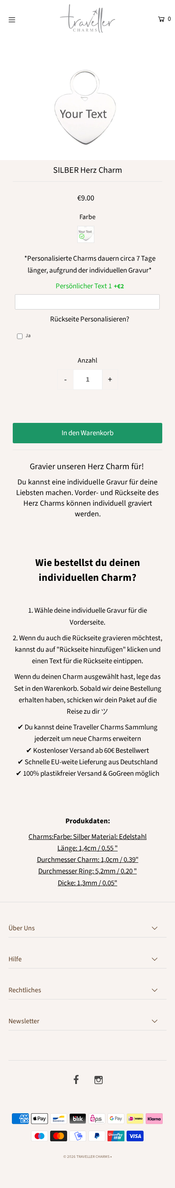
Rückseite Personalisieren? (89, 319)
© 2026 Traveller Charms (86, 1157)
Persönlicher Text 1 (84, 286)
